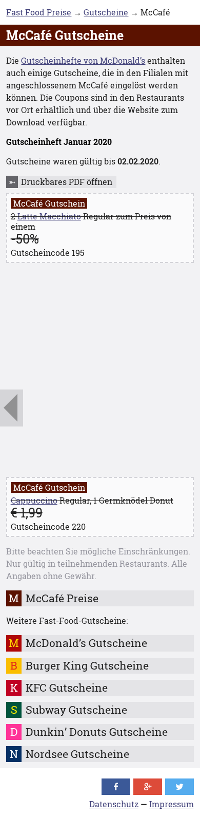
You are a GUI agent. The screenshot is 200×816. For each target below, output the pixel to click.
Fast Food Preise (38, 12)
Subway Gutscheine (76, 709)
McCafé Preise (62, 598)
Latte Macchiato (49, 216)
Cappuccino (34, 500)
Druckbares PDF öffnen (66, 181)
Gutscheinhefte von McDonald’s (83, 60)
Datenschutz (113, 804)
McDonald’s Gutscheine (86, 643)
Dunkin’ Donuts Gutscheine (97, 732)
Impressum (171, 804)
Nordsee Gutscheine (77, 754)
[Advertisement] (100, 371)
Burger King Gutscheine (87, 665)
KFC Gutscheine (67, 687)
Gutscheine (106, 12)
